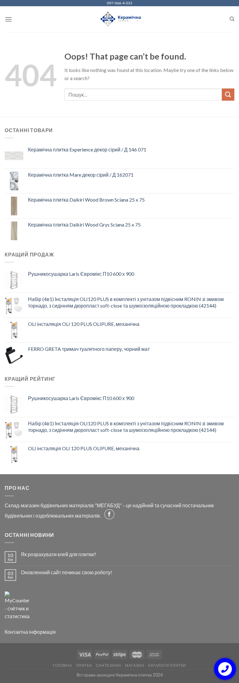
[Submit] (228, 94)
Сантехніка (108, 665)
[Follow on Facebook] (109, 514)
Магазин (134, 665)
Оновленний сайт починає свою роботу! (66, 572)
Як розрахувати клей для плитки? (58, 554)
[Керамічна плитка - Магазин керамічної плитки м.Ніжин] (119, 19)
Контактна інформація (30, 632)
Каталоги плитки (167, 665)
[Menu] (8, 19)
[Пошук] (232, 19)
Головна (62, 665)
